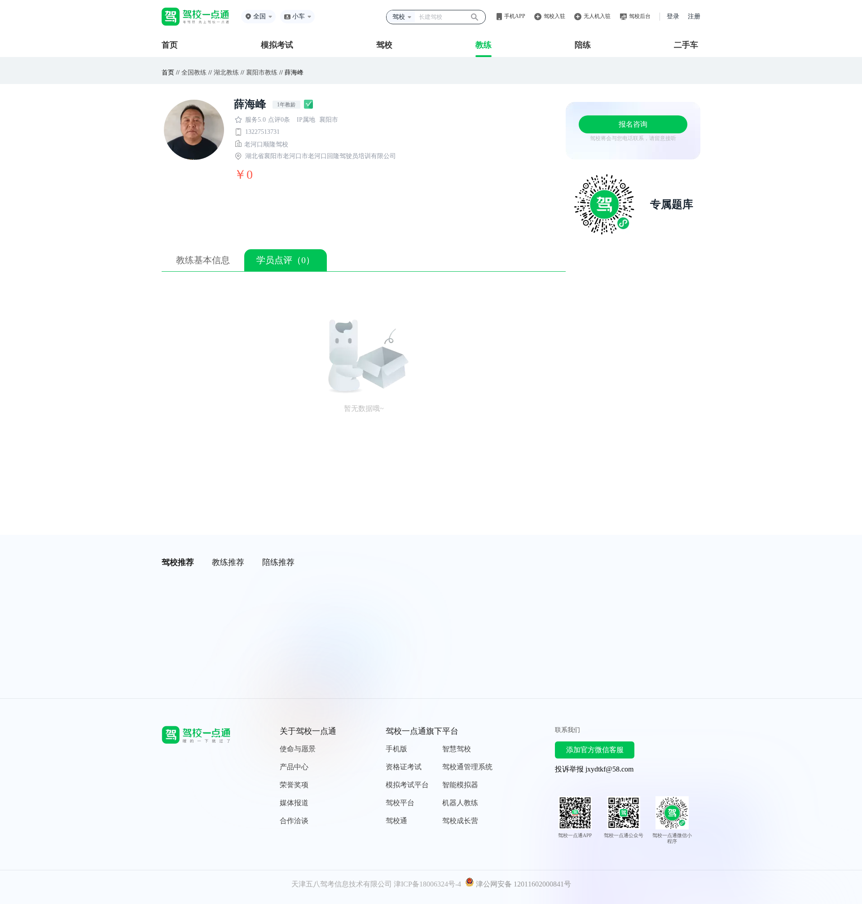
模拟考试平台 (407, 785)
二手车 (686, 44)
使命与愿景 (298, 749)
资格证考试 (404, 767)
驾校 (384, 44)
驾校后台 (640, 16)
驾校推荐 (178, 562)
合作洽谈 (294, 821)
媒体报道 (294, 803)
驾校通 (396, 821)
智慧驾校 (456, 749)
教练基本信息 (203, 260)
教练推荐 (228, 562)
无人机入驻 (597, 16)
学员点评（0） (285, 260)
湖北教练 (226, 72)
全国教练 (194, 72)
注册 (694, 16)
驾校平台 (400, 803)
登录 (673, 16)
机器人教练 (460, 803)
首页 (170, 44)
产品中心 (294, 767)
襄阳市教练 (261, 72)
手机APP (514, 16)
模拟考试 (277, 44)
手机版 (396, 749)
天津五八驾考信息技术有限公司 (341, 884)
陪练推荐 (278, 562)
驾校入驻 (554, 16)
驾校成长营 (460, 821)
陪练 (583, 44)
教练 (483, 44)
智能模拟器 (460, 785)
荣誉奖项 (294, 785)
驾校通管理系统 (467, 767)
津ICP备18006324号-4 (427, 884)
